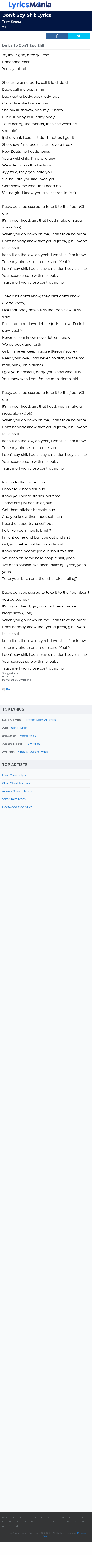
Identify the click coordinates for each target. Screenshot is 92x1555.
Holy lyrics (32, 744)
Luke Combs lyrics (15, 775)
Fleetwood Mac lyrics (17, 807)
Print (9, 689)
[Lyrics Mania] (46, 5)
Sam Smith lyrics (14, 799)
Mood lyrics (28, 736)
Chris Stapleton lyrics (17, 783)
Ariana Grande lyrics (17, 791)
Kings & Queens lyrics (33, 751)
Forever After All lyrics (40, 720)
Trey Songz (11, 21)
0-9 (4, 1517)
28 (4, 27)
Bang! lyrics (19, 728)
